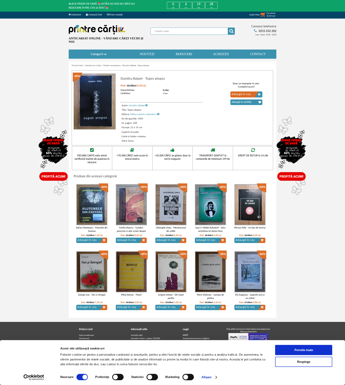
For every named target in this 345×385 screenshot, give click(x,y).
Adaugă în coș (241, 94)
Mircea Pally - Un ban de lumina (250, 228)
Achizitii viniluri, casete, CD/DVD (145, 338)
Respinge (303, 361)
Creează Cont (95, 15)
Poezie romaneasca (111, 65)
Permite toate (303, 350)
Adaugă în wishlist (242, 102)
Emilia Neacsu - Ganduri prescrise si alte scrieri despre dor (131, 231)
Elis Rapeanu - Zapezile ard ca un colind (250, 297)
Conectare (76, 15)
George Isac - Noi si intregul (91, 295)
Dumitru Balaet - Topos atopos (135, 65)
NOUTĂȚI (147, 54)
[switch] (118, 377)
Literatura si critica (93, 65)
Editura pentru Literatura (143, 114)
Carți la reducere (86, 335)
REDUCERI (184, 54)
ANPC (185, 335)
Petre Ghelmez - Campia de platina (210, 297)
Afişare (206, 377)
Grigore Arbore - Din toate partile (171, 297)
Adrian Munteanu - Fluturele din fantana (91, 229)
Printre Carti (77, 65)
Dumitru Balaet (137, 105)
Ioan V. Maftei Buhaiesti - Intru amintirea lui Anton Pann (210, 229)
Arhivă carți (84, 338)
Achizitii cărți (137, 335)
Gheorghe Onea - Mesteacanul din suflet (171, 229)
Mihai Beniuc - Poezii (131, 295)
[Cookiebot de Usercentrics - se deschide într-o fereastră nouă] (33, 377)
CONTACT (258, 54)
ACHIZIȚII (221, 54)
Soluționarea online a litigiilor (196, 338)
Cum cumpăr (116, 15)
